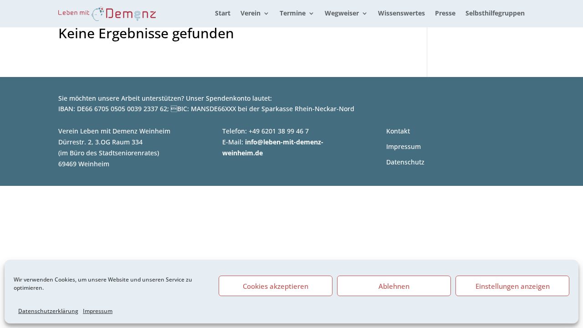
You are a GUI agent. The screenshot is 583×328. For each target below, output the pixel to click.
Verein (250, 13)
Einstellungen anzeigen (513, 286)
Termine (293, 13)
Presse (445, 13)
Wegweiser (342, 13)
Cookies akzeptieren (275, 286)
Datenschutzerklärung (48, 311)
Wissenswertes (401, 13)
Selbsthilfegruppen (495, 13)
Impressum (98, 311)
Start (222, 13)
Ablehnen (393, 286)
